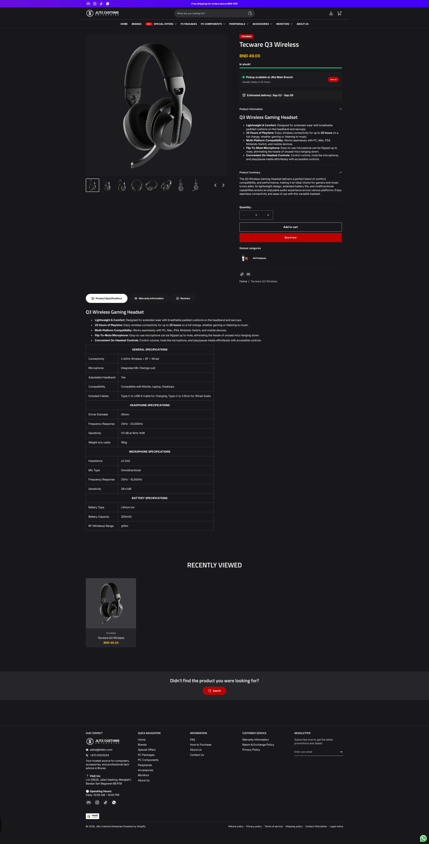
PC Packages (146, 754)
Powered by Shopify (134, 826)
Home (243, 281)
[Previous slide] (215, 185)
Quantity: (245, 207)
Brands (142, 744)
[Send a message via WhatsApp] (423, 838)
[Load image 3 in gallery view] (122, 185)
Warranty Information (255, 739)
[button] (339, 13)
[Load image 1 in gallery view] (92, 185)
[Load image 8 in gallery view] (195, 185)
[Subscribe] (339, 752)
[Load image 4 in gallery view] (136, 185)
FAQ (192, 739)
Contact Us (197, 754)
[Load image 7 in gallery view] (181, 185)
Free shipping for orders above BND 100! (214, 3)
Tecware (246, 37)
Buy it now (291, 237)
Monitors (143, 775)
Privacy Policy (251, 749)
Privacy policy (254, 826)
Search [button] (217, 690)
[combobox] (209, 13)
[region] (214, 4)
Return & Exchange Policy (258, 744)
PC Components (148, 760)
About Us (143, 780)
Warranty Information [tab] (151, 298)
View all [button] (333, 79)
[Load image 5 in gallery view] (151, 185)
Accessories (145, 770)
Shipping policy (294, 826)
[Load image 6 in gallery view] (166, 185)
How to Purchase (200, 744)
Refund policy (235, 826)
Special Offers (147, 749)
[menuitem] (162, 739)
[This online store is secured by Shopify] (92, 816)
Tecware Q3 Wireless (264, 281)
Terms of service (274, 826)
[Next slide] (223, 185)
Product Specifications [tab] (109, 298)
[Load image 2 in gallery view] (107, 185)
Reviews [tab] (185, 298)
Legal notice (336, 826)
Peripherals (145, 765)
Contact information (316, 826)
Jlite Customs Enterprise (109, 826)
